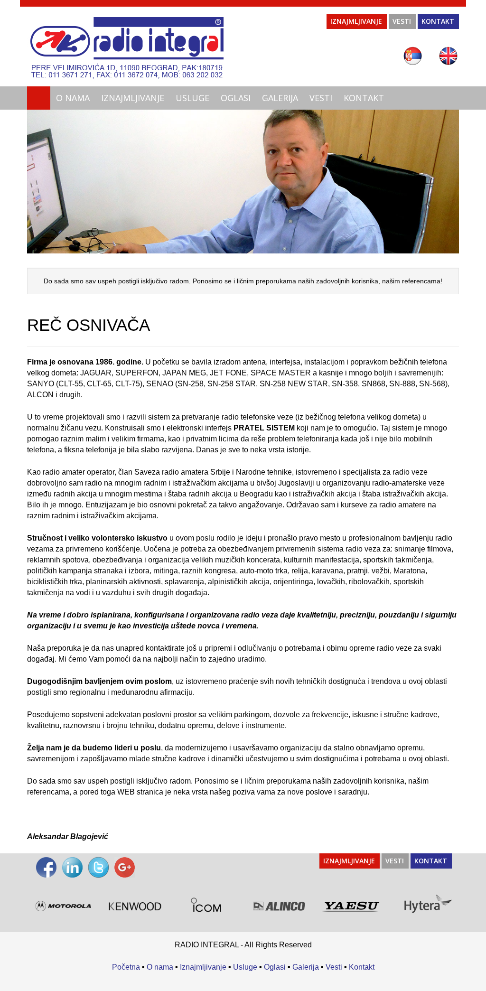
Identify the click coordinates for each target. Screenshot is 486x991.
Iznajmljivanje (356, 21)
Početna (126, 967)
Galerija (280, 97)
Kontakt (437, 21)
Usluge (192, 97)
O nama (73, 97)
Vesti (402, 21)
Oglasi (236, 97)
